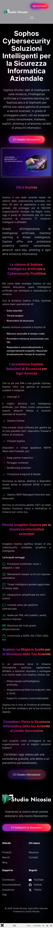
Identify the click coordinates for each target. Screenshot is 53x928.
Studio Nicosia (32, 911)
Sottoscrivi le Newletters (28, 827)
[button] (32, 18)
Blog (4, 862)
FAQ (4, 894)
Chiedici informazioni (28, 139)
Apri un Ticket (39, 6)
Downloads (8, 879)
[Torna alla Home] (15, 12)
